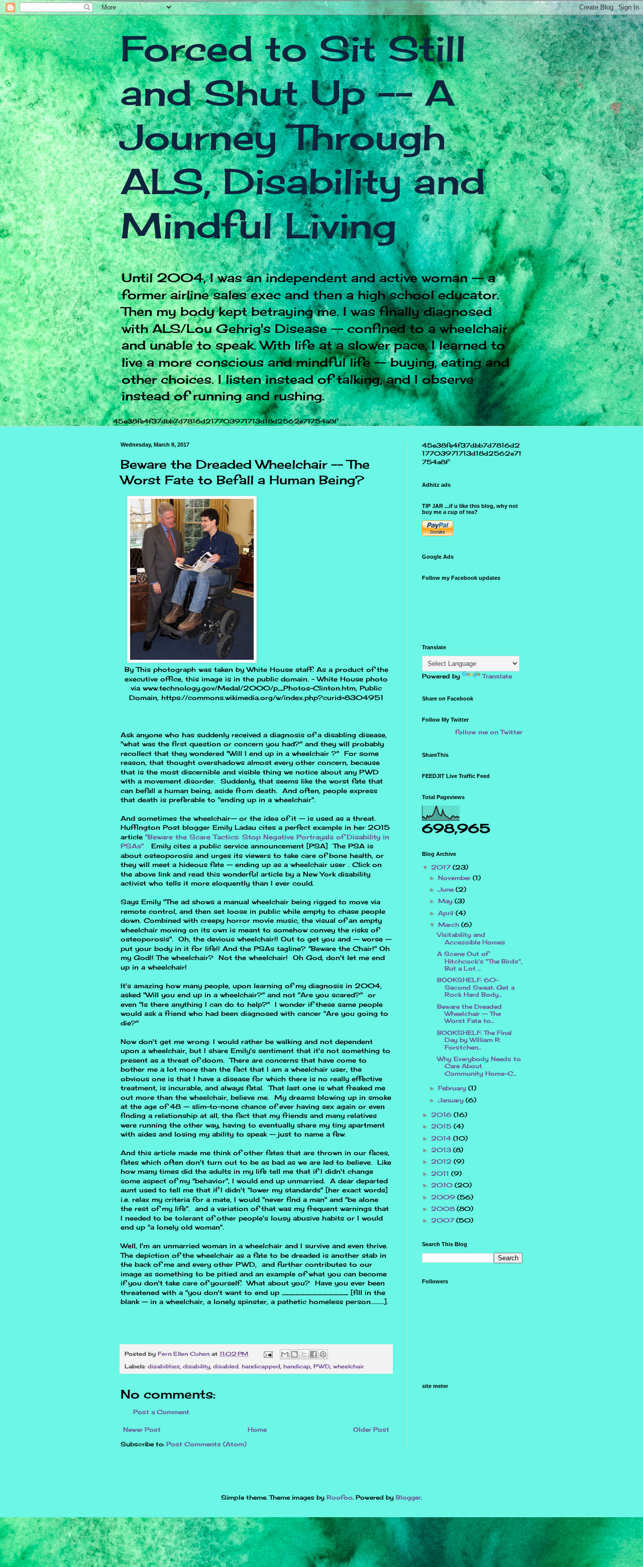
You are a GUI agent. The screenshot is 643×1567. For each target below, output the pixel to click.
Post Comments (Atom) (206, 1444)
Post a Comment (161, 1412)
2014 (442, 1138)
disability (196, 1366)
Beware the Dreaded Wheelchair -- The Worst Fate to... (469, 1014)
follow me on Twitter (488, 732)
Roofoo (340, 1497)
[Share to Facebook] (313, 1354)
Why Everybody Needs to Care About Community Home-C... (479, 1066)
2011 (441, 1173)
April (447, 913)
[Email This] (285, 1354)
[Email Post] (268, 1353)
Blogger (408, 1497)
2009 (444, 1197)
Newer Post (142, 1429)
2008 (444, 1208)
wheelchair (348, 1366)
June (447, 889)
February (453, 1088)
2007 (443, 1220)
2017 (442, 867)
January (452, 1100)
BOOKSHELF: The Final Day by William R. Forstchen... (474, 1040)
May (446, 901)
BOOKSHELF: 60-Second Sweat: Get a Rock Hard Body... (475, 987)
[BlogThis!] (294, 1354)
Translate (497, 676)
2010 (443, 1185)
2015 (442, 1126)
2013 (442, 1150)
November (455, 878)
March (449, 924)
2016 (442, 1114)
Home (257, 1429)
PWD (321, 1366)
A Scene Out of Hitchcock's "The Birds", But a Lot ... (479, 961)
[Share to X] (304, 1354)
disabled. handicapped (246, 1366)
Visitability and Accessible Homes (471, 938)
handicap (296, 1366)
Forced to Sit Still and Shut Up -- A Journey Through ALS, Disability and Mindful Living (303, 137)
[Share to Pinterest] (323, 1354)
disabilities (164, 1366)
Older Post (371, 1429)
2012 (442, 1161)
